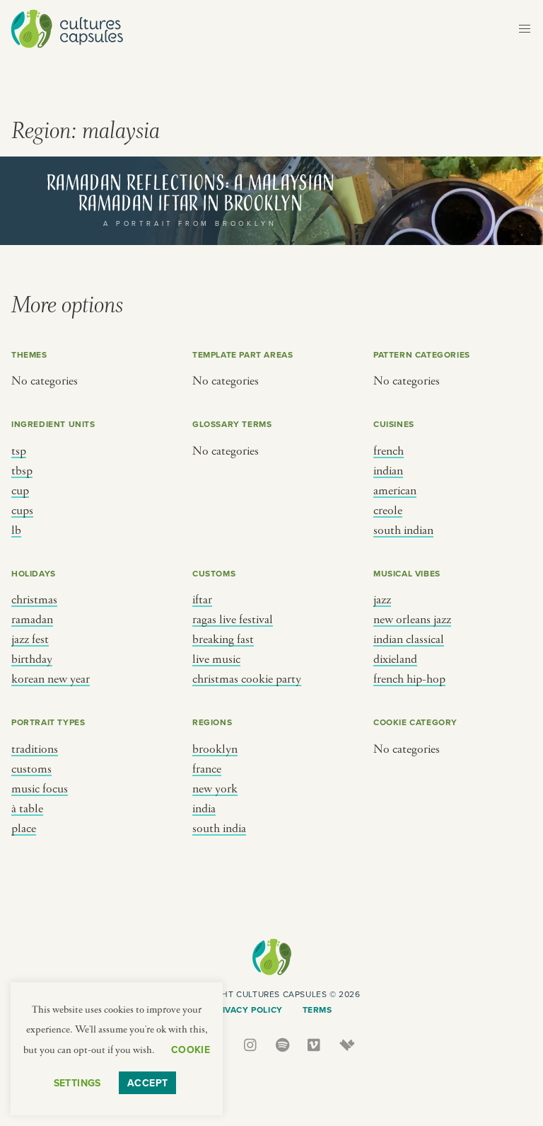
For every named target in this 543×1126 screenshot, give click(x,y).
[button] (524, 29)
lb (16, 530)
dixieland (395, 659)
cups (22, 511)
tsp (18, 451)
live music (216, 659)
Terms (317, 1009)
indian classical (408, 639)
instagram (251, 1044)
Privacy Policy (246, 1009)
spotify (283, 1044)
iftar (202, 600)
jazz (382, 600)
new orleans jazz (412, 620)
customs (31, 769)
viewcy (346, 1044)
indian (388, 471)
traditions (34, 749)
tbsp (22, 471)
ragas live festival (232, 620)
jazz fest (30, 639)
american (394, 491)
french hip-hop (409, 679)
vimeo (315, 1044)
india (204, 809)
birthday (31, 659)
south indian (403, 530)
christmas (34, 600)
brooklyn (215, 749)
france (206, 769)
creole (387, 511)
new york (215, 789)
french (388, 451)
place (23, 828)
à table (27, 809)
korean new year (50, 679)
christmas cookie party (246, 679)
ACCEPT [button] (147, 1083)
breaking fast (223, 639)
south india (219, 828)
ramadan (32, 620)
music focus (39, 789)
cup (20, 491)
